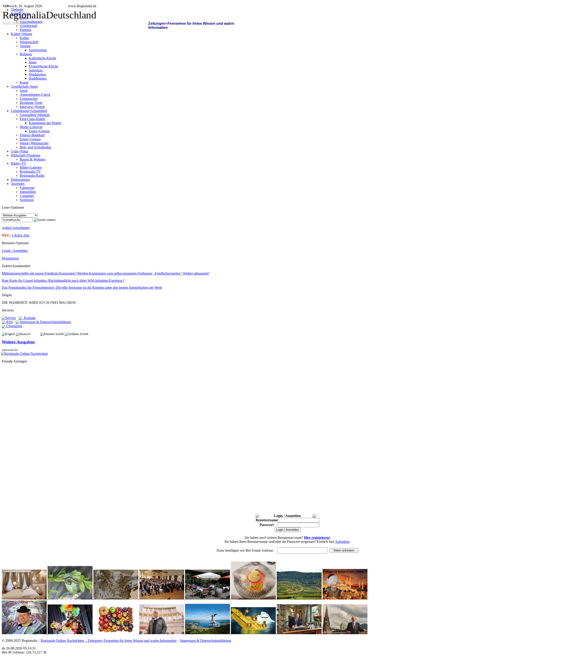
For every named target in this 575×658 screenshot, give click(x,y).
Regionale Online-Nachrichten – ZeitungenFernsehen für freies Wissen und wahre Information (109, 640)
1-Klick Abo (20, 235)
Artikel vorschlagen (16, 228)
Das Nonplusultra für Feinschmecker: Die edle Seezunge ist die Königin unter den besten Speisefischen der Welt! (82, 287)
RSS (9, 322)
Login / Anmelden (15, 251)
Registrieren (10, 258)
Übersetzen (13, 326)
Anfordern (342, 542)
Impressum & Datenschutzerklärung (45, 322)
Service (10, 318)
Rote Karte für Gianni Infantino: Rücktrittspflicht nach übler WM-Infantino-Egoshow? (63, 280)
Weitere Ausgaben (18, 342)
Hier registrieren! (317, 537)
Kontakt (28, 318)
